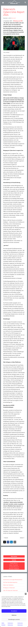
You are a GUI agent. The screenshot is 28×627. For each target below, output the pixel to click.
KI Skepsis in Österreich (9, 587)
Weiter (21, 537)
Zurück (6, 537)
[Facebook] (8, 542)
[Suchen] (25, 2)
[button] (25, 594)
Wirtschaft (14, 18)
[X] (4, 542)
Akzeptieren (14, 611)
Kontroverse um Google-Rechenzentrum (12, 579)
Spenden (14, 560)
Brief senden (14, 556)
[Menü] (3, 2)
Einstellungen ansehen (14, 619)
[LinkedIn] (11, 542)
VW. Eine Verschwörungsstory (10, 582)
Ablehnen (14, 615)
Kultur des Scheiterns (8, 585)
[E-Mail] (15, 542)
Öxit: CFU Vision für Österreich (10, 590)
